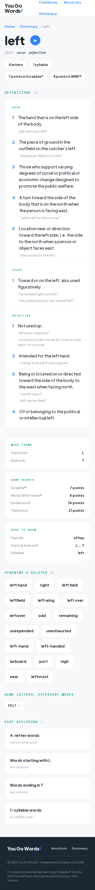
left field (70, 585)
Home (10, 26)
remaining (68, 615)
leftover (17, 615)
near (14, 676)
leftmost (39, 676)
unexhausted (58, 630)
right (44, 585)
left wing (46, 600)
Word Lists (72, 2)
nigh (65, 661)
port (43, 661)
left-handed (53, 646)
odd (42, 615)
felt (14, 705)
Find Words (48, 2)
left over (75, 600)
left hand (18, 585)
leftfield (17, 600)
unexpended (21, 630)
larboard (18, 661)
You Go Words (14, 8)
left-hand (19, 646)
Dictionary (48, 14)
